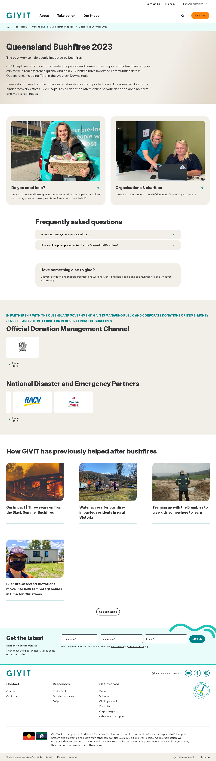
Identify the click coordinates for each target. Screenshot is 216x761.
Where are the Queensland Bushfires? (65, 234)
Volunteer (104, 696)
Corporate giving (108, 711)
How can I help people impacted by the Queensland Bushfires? (79, 245)
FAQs (56, 701)
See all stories (108, 611)
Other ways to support (112, 716)
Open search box (182, 15)
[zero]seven (202, 757)
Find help (169, 3)
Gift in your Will (108, 701)
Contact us (153, 3)
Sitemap (73, 756)
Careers (10, 691)
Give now (200, 15)
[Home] (8, 27)
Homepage (18, 15)
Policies (61, 756)
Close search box (174, 15)
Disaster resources (63, 696)
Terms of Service (136, 646)
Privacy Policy (117, 646)
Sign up (197, 638)
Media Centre (60, 691)
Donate (103, 691)
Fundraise (105, 706)
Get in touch (13, 696)
